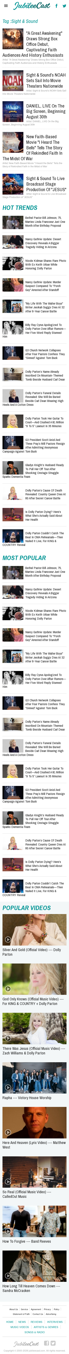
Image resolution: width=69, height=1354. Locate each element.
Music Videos (20, 1327)
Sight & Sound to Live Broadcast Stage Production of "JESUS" (46, 183)
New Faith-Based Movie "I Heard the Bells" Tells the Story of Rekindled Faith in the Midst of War (32, 147)
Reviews (36, 1322)
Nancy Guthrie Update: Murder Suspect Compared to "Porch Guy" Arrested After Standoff (43, 286)
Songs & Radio (35, 1332)
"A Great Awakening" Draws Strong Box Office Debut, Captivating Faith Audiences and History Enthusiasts (32, 44)
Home (10, 1322)
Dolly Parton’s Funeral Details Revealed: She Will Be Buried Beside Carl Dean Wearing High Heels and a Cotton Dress (32, 399)
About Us (13, 1309)
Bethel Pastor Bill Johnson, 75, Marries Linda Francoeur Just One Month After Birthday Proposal (45, 221)
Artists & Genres (46, 1327)
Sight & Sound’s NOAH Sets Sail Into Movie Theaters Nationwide (46, 80)
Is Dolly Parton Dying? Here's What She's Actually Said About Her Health (43, 515)
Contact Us (38, 1313)
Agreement (36, 1309)
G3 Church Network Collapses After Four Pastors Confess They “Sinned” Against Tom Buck (45, 354)
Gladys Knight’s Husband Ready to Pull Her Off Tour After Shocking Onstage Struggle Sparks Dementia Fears (33, 471)
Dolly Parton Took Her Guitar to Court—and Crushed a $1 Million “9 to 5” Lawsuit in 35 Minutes (44, 422)
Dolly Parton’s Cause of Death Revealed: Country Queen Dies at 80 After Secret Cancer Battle (45, 494)
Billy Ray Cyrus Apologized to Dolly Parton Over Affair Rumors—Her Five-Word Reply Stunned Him (34, 331)
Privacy (47, 1309)
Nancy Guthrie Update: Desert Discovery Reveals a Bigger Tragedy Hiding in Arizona (43, 243)
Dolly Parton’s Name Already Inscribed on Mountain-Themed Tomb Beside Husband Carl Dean (45, 375)
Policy (56, 1309)
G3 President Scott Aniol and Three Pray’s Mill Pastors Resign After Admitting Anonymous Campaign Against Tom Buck (33, 445)
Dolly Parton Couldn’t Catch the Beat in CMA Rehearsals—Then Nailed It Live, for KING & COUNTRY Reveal (33, 539)
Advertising (51, 1313)
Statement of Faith (21, 1313)
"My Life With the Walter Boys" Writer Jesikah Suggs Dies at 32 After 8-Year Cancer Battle (45, 307)
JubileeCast (26, 1344)
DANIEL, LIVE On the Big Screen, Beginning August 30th (46, 111)
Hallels (31, 6)
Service (24, 1309)
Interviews (55, 1322)
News (22, 1322)
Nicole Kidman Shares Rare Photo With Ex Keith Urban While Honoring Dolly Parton (45, 264)
